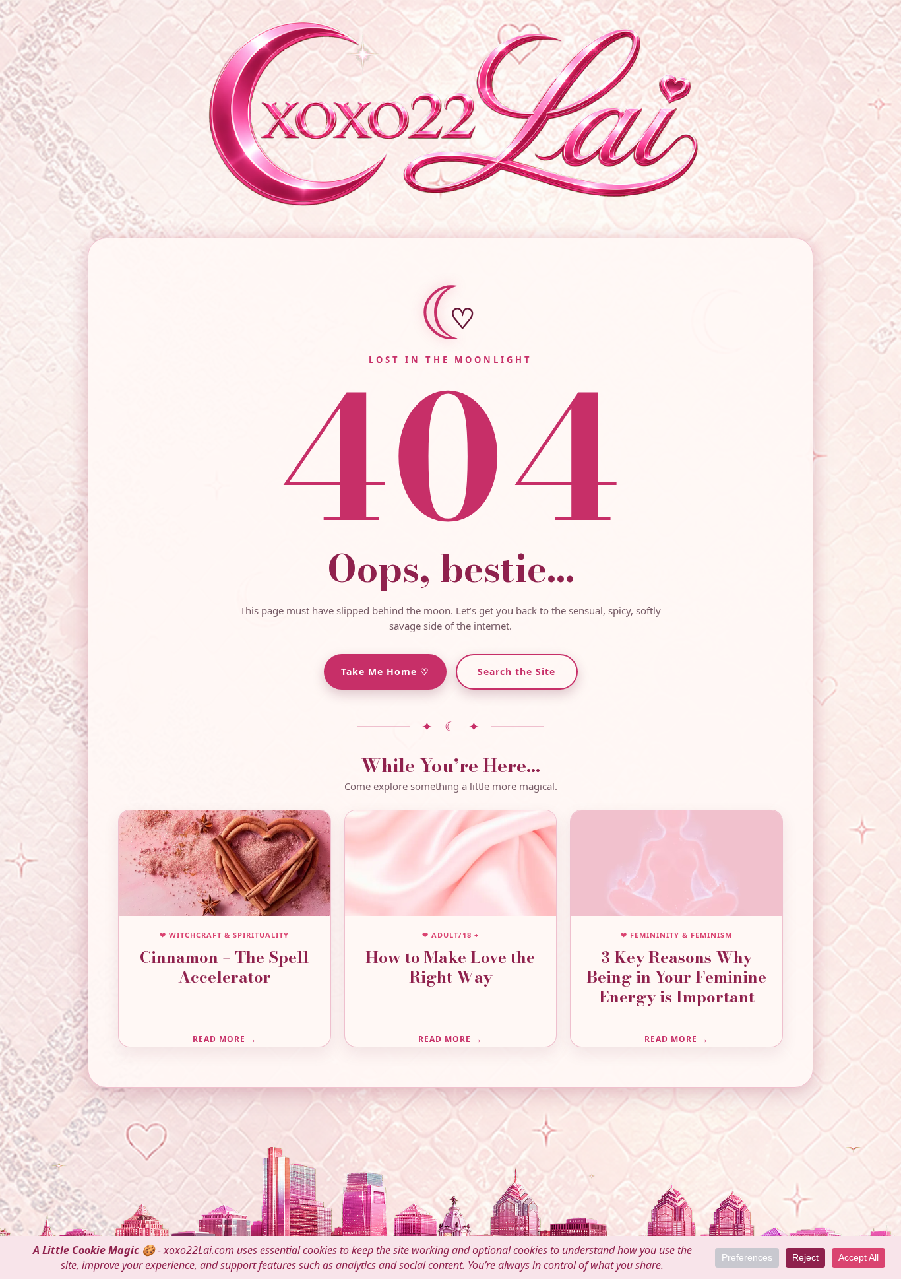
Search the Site (516, 671)
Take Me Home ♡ (385, 671)
